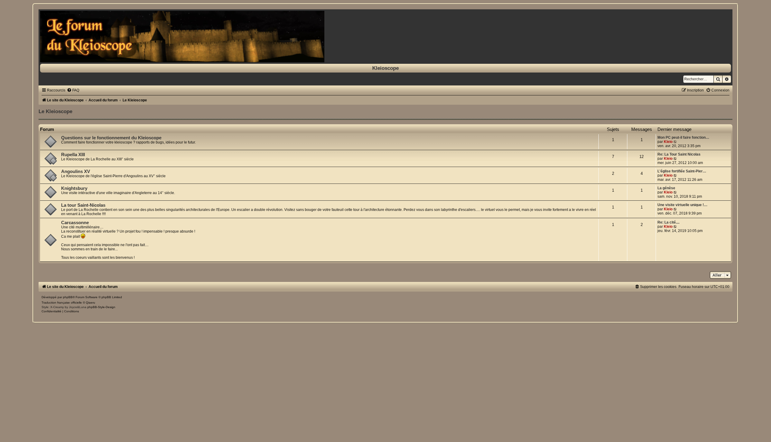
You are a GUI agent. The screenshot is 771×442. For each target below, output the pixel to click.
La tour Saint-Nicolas (83, 205)
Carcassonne (75, 222)
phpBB (68, 297)
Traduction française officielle (62, 302)
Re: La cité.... (668, 222)
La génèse (666, 188)
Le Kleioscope (55, 111)
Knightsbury (74, 188)
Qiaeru (90, 302)
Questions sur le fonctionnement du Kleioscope (111, 137)
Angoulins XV (75, 171)
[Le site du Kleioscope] (385, 36)
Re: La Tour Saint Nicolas (679, 154)
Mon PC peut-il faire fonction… (683, 137)
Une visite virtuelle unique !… (682, 205)
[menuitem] (73, 90)
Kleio (668, 142)
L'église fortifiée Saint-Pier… (681, 171)
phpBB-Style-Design (101, 307)
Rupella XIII (73, 154)
